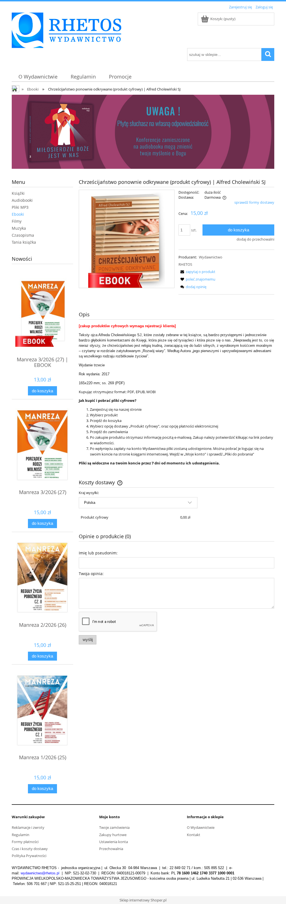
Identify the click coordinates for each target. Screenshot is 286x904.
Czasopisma (23, 235)
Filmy (17, 221)
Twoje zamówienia (114, 827)
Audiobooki (22, 200)
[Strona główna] (66, 29)
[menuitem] (38, 77)
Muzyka (19, 228)
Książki (18, 193)
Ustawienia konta (113, 841)
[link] (143, 132)
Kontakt (193, 834)
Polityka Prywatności (29, 855)
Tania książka (24, 242)
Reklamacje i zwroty (28, 827)
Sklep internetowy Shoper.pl (143, 900)
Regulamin (20, 834)
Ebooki (18, 214)
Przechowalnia (111, 848)
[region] (143, 132)
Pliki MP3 (20, 207)
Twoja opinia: (91, 573)
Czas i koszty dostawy (30, 848)
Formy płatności (25, 841)
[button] (196, 271)
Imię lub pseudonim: (98, 553)
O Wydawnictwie (200, 827)
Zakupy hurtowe (113, 834)
